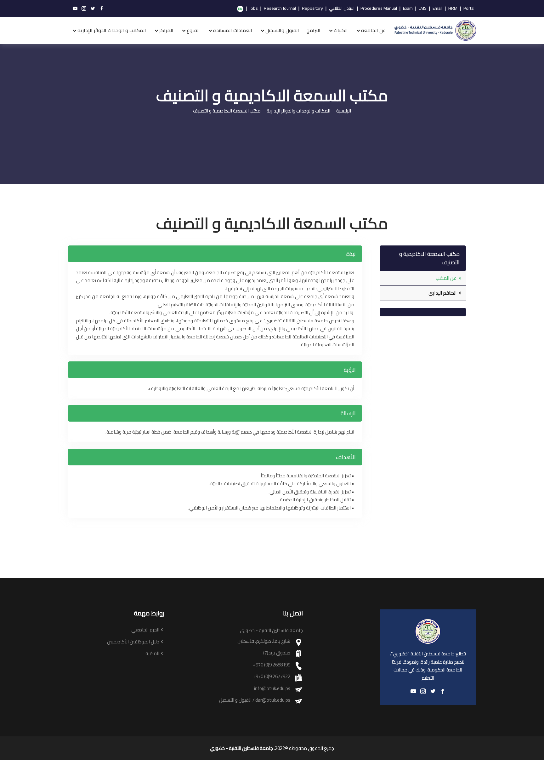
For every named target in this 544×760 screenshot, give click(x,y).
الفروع (193, 30)
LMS (423, 8)
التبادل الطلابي (341, 8)
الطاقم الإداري (442, 292)
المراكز (166, 30)
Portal (468, 8)
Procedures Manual (378, 8)
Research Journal (280, 8)
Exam (408, 8)
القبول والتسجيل (282, 30)
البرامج (313, 30)
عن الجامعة (373, 30)
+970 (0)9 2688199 (271, 665)
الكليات (341, 30)
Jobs (253, 8)
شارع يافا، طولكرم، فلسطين (263, 641)
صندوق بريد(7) (276, 653)
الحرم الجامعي (145, 630)
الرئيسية (343, 111)
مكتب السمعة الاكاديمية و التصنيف (227, 111)
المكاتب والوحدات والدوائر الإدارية (298, 111)
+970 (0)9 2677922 (271, 676)
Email (437, 8)
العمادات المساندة (232, 30)
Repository (312, 8)
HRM (452, 8)
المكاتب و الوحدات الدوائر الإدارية (111, 30)
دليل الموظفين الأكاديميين (133, 642)
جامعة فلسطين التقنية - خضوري (241, 748)
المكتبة (152, 653)
